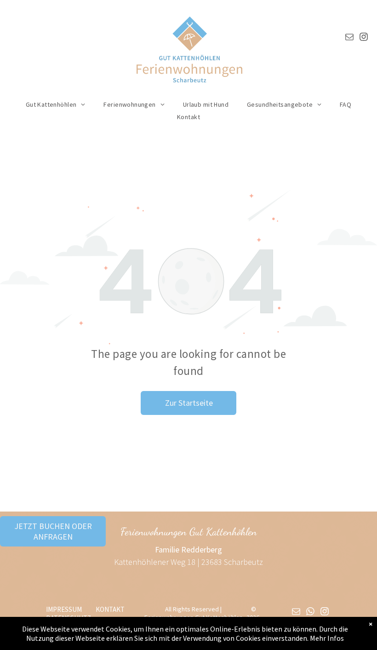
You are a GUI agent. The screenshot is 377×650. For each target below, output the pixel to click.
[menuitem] (56, 104)
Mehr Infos (327, 638)
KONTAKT (110, 609)
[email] (349, 38)
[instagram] (363, 38)
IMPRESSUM (64, 609)
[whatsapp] (310, 612)
